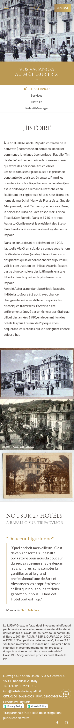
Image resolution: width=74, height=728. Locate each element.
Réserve (63, 8)
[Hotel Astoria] (37, 373)
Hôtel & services (36, 89)
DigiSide (24, 702)
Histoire (36, 102)
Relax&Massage (36, 108)
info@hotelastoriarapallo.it (22, 691)
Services (36, 95)
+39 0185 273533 (21, 686)
